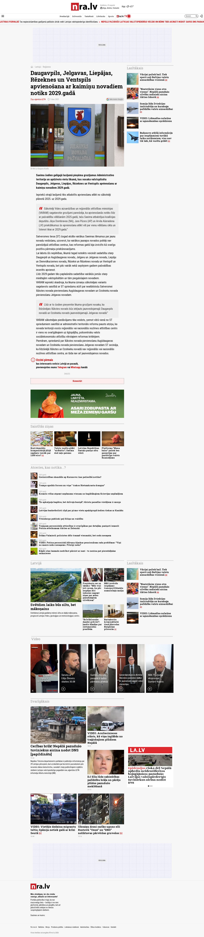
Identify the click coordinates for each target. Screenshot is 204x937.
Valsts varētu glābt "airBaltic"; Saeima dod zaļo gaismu (64, 450)
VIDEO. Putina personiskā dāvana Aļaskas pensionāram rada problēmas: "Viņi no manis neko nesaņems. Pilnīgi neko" (80, 543)
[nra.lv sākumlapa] (84, 7)
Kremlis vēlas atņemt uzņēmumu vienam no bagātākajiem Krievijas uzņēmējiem (81, 493)
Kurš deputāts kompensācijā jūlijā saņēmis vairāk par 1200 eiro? (41, 452)
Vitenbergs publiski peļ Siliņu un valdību (61, 518)
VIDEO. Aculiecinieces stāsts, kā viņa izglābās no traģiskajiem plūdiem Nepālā (105, 737)
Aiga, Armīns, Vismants (109, 8)
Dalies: (67, 374)
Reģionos (47, 67)
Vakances (106, 927)
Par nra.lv (34, 927)
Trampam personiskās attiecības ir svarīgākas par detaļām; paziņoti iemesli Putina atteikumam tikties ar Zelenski (79, 527)
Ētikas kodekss (96, 927)
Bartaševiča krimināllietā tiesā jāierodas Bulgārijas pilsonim (111, 624)
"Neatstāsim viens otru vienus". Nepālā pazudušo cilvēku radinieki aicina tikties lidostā (154, 93)
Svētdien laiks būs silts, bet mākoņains (53, 606)
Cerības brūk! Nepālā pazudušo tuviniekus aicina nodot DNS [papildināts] (56, 750)
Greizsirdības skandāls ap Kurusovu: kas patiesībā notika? (70, 477)
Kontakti (113, 927)
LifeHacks (100, 16)
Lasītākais (135, 68)
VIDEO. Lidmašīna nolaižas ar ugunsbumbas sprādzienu (156, 119)
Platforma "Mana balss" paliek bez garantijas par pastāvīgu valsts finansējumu (111, 453)
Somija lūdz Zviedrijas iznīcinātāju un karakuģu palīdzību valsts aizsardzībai (156, 106)
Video (35, 639)
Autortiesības (84, 927)
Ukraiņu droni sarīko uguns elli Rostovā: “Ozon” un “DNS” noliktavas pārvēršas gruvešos (99, 830)
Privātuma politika (57, 927)
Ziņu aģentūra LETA (38, 99)
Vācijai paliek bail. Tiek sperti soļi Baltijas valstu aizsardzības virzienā (154, 77)
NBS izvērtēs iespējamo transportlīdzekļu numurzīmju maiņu (114, 587)
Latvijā (38, 67)
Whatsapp (76, 367)
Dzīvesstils (77, 16)
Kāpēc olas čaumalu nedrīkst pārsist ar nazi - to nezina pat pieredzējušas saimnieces (77, 552)
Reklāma (41, 927)
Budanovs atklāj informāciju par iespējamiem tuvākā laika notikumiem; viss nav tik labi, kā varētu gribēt (156, 136)
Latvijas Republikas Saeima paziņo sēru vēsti (88, 450)
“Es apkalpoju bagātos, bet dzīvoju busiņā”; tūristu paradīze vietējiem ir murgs (80, 502)
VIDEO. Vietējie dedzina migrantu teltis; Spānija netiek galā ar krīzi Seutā (53, 830)
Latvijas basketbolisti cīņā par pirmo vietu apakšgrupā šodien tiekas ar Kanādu (81, 510)
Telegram (62, 367)
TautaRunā (89, 16)
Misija (48, 927)
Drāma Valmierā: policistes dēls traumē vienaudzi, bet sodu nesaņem (75, 535)
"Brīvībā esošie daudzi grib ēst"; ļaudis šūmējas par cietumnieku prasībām (92, 624)
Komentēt (77, 381)
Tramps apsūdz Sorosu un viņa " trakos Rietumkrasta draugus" (72, 485)
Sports (111, 16)
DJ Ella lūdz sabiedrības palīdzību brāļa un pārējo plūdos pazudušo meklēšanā (103, 781)
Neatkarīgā (64, 16)
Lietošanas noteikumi (72, 927)
